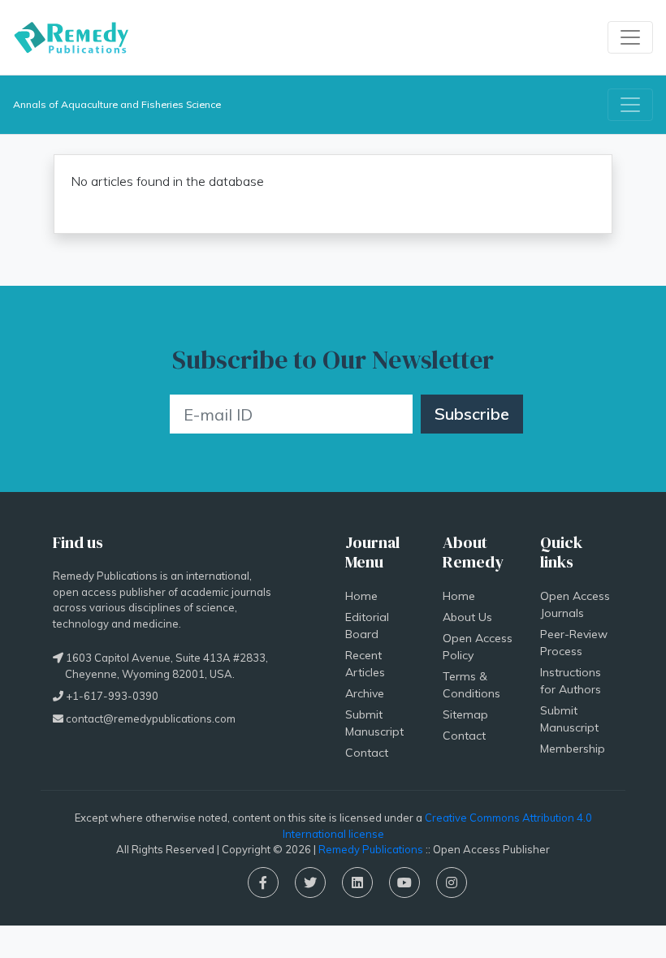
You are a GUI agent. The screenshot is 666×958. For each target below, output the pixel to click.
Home (361, 596)
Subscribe (472, 413)
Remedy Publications (370, 849)
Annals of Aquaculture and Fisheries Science (117, 104)
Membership (572, 748)
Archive (364, 693)
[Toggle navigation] (630, 37)
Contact (366, 752)
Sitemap (465, 714)
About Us (467, 617)
